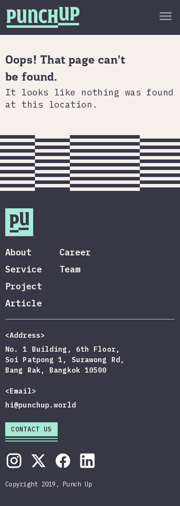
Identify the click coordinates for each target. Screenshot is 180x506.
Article (23, 303)
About (18, 252)
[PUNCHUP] (43, 16)
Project (23, 286)
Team (69, 269)
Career (75, 252)
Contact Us (31, 429)
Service (23, 269)
